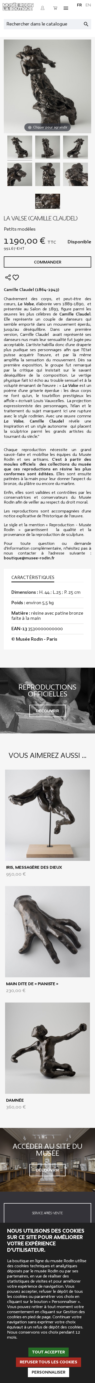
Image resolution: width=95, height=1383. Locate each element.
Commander (47, 262)
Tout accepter (48, 1352)
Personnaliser (48, 1372)
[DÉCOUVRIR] (47, 814)
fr (79, 5)
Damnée (15, 1100)
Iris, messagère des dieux (34, 867)
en (88, 5)
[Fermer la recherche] (88, 23)
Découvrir (47, 711)
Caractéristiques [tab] (32, 577)
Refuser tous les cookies (48, 1362)
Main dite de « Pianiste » (32, 984)
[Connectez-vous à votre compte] (42, 8)
